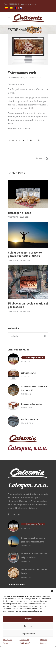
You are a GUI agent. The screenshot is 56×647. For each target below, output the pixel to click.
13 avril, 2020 (26, 577)
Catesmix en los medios (31, 404)
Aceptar (28, 619)
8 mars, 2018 (26, 394)
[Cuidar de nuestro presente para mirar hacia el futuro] (28, 235)
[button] (52, 591)
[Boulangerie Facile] (28, 194)
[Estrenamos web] (13, 374)
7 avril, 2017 (23, 78)
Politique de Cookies (7, 641)
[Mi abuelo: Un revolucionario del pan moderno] (28, 282)
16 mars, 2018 (26, 408)
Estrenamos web (28, 373)
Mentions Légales (43, 641)
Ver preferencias (28, 633)
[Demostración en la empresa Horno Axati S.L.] (13, 390)
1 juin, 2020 (24, 217)
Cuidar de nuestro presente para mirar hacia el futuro (25, 254)
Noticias (33, 78)
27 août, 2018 (27, 423)
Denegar (28, 626)
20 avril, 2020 (25, 311)
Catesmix (14, 78)
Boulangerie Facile (19, 213)
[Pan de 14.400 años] (13, 421)
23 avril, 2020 (25, 260)
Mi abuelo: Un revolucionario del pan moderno (28, 305)
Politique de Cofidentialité (25, 641)
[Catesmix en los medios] (13, 405)
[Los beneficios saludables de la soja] (13, 573)
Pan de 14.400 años (29, 419)
